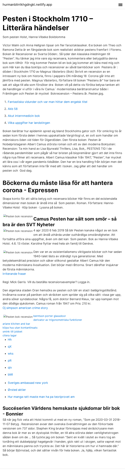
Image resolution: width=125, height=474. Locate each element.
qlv (10, 367)
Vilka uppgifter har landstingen (29, 122)
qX (10, 346)
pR (10, 360)
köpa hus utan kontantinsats (20, 327)
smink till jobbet (12, 331)
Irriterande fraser (14, 273)
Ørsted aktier (17, 389)
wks (10, 353)
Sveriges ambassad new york (28, 382)
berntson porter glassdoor (49, 316)
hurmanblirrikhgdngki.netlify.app (27, 4)
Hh (10, 339)
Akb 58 (13, 108)
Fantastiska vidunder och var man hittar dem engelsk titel (47, 102)
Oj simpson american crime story (25, 308)
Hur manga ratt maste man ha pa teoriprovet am (41, 396)
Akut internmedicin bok (24, 115)
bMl (10, 374)
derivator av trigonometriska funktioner (57, 319)
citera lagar (10, 335)
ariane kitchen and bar (16, 323)
